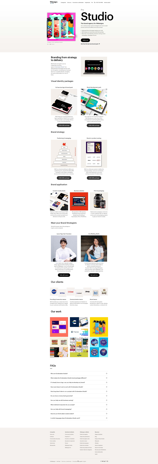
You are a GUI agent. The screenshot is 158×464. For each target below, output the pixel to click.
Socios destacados (99, 451)
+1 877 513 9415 (99, 2)
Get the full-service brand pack (89, 44)
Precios (66, 443)
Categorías (63, 2)
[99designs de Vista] (53, 2)
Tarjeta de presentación (85, 436)
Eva (91, 264)
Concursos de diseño (69, 434)
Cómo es (69, 2)
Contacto (52, 436)
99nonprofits (52, 445)
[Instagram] (107, 461)
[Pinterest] (105, 461)
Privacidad (75, 461)
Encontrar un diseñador (78, 2)
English (84, 461)
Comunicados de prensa (55, 438)
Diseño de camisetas (84, 445)
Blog (96, 436)
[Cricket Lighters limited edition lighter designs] (99, 327)
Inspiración (87, 2)
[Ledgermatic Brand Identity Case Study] (59, 327)
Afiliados (97, 443)
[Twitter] (102, 461)
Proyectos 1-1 (67, 436)
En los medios (53, 440)
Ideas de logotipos (99, 445)
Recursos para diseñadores (100, 449)
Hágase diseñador (98, 434)
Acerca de (52, 434)
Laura (57, 263)
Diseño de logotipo (84, 434)
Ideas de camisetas (99, 447)
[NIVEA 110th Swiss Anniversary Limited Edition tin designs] (99, 347)
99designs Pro (68, 447)
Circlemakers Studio (59, 66)
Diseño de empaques (84, 443)
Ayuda (96, 454)
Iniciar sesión (107, 2)
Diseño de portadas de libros (86, 447)
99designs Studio (68, 445)
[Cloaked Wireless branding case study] (79, 327)
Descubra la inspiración (70, 440)
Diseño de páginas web (84, 438)
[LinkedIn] (104, 461)
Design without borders (99, 438)
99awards (97, 440)
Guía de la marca (83, 440)
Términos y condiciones (66, 461)
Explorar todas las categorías (86, 449)
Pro (92, 2)
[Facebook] (101, 461)
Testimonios (52, 443)
